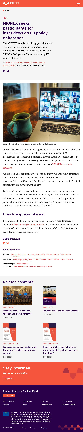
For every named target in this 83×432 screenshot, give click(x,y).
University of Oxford (44, 266)
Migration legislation (18, 254)
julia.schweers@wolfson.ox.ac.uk (28, 224)
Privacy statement (69, 405)
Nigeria (62, 259)
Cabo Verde (27, 259)
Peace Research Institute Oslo (25, 266)
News (7, 11)
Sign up (8, 379)
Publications (47, 405)
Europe (43, 259)
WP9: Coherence (22, 264)
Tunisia (22, 261)
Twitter (45, 401)
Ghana (50, 259)
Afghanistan (17, 259)
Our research (67, 401)
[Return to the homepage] (11, 4)
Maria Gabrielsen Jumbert (27, 62)
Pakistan (70, 259)
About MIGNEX (8, 401)
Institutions (27, 401)
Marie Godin (11, 62)
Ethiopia (36, 259)
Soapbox (44, 428)
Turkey (29, 261)
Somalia (15, 261)
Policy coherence (52, 254)
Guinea (56, 259)
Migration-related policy (36, 254)
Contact (6, 405)
